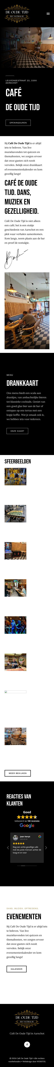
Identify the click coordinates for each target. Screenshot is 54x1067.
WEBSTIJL (41, 1061)
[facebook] (27, 1044)
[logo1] (17, 5)
